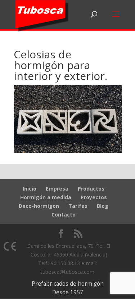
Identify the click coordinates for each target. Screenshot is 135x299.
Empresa (57, 188)
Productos (91, 188)
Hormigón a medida (45, 197)
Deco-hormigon (39, 205)
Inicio (29, 188)
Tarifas (77, 205)
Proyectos (94, 197)
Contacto (63, 214)
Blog (102, 205)
